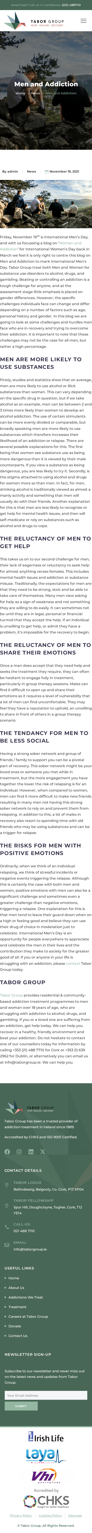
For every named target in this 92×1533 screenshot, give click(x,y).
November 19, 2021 (64, 171)
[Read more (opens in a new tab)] (46, 1227)
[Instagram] (19, 1152)
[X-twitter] (43, 1152)
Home (20, 93)
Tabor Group (11, 995)
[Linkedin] (31, 1152)
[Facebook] (7, 1152)
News (35, 93)
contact (73, 963)
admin (12, 171)
